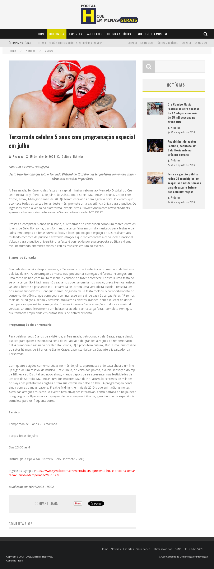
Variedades (94, 34)
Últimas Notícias (119, 34)
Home (41, 34)
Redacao (18, 156)
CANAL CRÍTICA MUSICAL (152, 34)
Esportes (75, 34)
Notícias (55, 34)
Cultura (66, 156)
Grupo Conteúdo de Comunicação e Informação (183, 556)
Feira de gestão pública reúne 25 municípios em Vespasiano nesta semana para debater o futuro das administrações (184, 183)
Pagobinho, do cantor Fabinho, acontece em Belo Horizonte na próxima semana (182, 148)
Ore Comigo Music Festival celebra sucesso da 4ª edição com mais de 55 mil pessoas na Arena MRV (184, 113)
